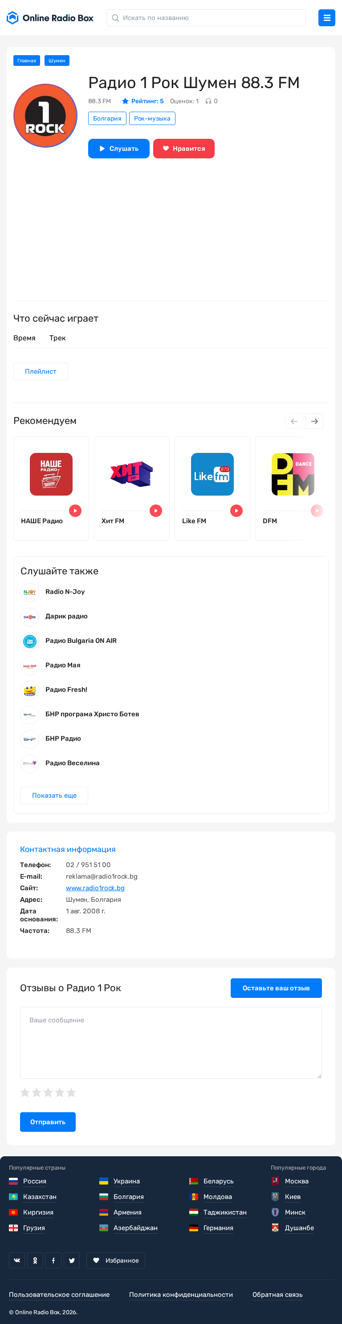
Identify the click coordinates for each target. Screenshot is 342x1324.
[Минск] (276, 1212)
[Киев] (276, 1196)
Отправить (47, 1122)
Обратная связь (277, 1295)
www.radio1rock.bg (95, 888)
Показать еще (54, 795)
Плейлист (41, 371)
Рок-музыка (152, 118)
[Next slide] (314, 421)
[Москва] (276, 1181)
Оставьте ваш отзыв (276, 988)
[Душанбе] (276, 1227)
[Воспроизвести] (75, 511)
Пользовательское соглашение (59, 1295)
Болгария (107, 118)
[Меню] (326, 17)
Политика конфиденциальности (181, 1295)
